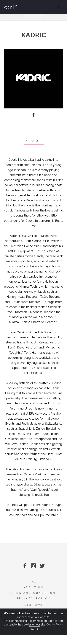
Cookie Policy (54, 624)
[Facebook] (34, 115)
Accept (34, 629)
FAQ (33, 582)
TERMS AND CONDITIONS (33, 593)
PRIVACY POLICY (34, 598)
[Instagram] (33, 566)
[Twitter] (42, 566)
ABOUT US (33, 587)
